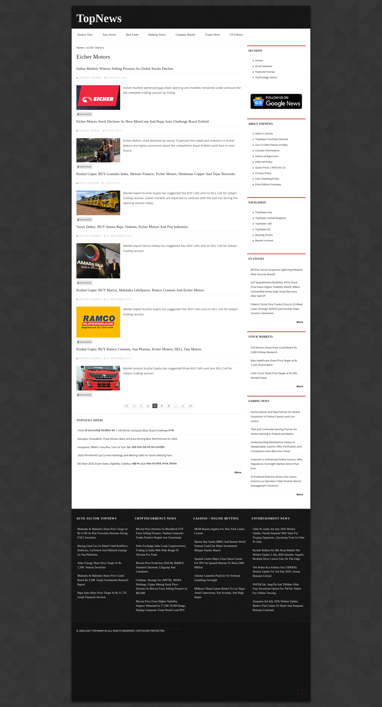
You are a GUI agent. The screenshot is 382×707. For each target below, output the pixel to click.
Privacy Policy (263, 173)
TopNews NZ (262, 229)
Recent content (264, 240)
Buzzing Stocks (264, 235)
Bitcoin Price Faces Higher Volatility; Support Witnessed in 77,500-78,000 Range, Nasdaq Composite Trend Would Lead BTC (161, 605)
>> (190, 405)
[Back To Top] (302, 693)
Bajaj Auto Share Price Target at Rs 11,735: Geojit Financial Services (102, 595)
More (238, 472)
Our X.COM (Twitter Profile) (271, 145)
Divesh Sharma (90, 236)
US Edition (236, 34)
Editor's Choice (264, 133)
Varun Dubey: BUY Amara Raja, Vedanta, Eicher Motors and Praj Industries (132, 227)
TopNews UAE (263, 223)
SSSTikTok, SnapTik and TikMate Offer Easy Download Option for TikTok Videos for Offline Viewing (277, 589)
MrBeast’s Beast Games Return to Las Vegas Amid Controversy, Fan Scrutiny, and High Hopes (219, 593)
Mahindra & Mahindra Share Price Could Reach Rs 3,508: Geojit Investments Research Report (102, 580)
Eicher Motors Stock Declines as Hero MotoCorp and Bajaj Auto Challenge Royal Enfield (142, 121)
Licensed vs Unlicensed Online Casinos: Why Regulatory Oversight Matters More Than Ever (276, 464)
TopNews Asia (263, 212)
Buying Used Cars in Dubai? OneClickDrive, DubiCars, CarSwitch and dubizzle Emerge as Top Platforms (102, 550)
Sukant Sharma (90, 78)
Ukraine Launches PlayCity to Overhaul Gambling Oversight (217, 578)
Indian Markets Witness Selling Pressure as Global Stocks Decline (124, 69)
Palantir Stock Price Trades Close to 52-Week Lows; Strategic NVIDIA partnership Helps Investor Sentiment (277, 308)
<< (126, 405)
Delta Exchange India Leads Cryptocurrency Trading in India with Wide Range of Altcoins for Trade (161, 550)
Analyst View (85, 34)
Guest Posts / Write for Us (270, 167)
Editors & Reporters (266, 156)
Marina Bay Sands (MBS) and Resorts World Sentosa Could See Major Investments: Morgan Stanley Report (220, 546)
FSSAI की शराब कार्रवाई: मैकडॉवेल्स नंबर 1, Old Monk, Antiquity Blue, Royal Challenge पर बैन (126, 430)
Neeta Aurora (89, 183)
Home (80, 47)
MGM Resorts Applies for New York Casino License (219, 531)
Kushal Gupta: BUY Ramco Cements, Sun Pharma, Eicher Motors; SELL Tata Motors (138, 349)
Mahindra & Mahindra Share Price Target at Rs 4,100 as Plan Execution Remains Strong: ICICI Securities (102, 533)
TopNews (99, 18)
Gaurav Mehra (89, 130)
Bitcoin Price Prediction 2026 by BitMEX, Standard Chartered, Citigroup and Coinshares (160, 567)
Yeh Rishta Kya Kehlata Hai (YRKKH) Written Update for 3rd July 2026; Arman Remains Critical (276, 571)
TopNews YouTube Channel (271, 139)
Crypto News (212, 34)
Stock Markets (263, 66)
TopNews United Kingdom (270, 218)
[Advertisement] (191, 661)
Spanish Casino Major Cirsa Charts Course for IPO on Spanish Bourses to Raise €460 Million (219, 563)
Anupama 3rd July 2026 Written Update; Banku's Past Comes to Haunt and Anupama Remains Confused (278, 605)
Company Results (185, 34)
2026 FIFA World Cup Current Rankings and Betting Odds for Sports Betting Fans (125, 455)
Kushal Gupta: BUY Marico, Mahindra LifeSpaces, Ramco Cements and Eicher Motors (140, 290)
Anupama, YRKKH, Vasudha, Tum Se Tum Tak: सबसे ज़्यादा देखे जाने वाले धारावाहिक (121, 447)
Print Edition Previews (268, 184)
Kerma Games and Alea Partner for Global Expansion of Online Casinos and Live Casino (275, 416)
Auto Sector (109, 34)
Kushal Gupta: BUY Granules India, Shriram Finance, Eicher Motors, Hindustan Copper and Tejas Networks (155, 174)
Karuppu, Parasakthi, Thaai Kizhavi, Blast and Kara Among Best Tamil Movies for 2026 (127, 439)
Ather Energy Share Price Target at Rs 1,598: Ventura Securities (99, 565)
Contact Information (267, 150)
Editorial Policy (264, 162)
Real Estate (132, 34)
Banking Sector (157, 34)
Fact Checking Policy (267, 178)
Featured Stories (265, 72)
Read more (85, 114)
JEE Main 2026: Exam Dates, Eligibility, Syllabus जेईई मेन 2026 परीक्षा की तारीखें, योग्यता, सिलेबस (127, 463)
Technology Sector (266, 77)
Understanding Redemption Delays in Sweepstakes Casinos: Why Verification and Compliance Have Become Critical (276, 446)
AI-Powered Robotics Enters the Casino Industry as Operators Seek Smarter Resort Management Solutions (276, 481)
